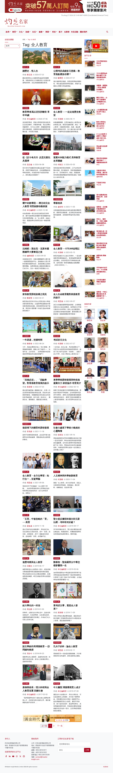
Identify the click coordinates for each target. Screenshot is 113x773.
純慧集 (56, 153)
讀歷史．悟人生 (30, 71)
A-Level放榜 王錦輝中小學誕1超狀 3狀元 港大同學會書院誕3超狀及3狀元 (101, 138)
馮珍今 (29, 653)
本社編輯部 (31, 119)
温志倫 (29, 164)
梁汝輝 (98, 237)
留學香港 (25, 199)
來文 (98, 164)
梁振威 (29, 526)
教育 (14, 32)
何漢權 (60, 119)
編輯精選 (30, 256)
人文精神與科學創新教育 (65, 475)
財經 (27, 32)
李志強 (98, 185)
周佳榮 (29, 609)
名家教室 (56, 515)
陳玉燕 (29, 75)
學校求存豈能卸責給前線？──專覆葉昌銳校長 (101, 160)
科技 (54, 32)
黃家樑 (29, 387)
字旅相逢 (25, 642)
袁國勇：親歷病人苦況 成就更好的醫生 (101, 87)
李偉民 (98, 249)
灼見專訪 (56, 376)
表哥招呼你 (57, 642)
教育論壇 (56, 683)
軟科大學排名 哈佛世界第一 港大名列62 (101, 124)
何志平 (98, 65)
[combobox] (12, 46)
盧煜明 (60, 207)
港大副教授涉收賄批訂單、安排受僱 (101, 197)
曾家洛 (60, 435)
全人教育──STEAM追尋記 (66, 248)
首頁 (24, 39)
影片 (60, 32)
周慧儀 (60, 301)
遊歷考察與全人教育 (32, 562)
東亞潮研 (25, 601)
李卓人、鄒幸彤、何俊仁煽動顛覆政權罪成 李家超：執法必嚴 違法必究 (101, 223)
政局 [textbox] (7, 46)
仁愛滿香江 (26, 336)
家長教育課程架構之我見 (35, 294)
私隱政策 (105, 766)
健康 (40, 32)
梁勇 (98, 274)
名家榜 (66, 32)
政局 (7, 32)
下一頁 (59, 726)
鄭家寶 (29, 298)
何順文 (60, 164)
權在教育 (56, 108)
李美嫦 (29, 431)
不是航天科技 (101, 182)
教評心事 (25, 67)
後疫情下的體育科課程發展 (36, 427)
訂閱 (87, 750)
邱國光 (29, 566)
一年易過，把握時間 (32, 339)
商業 (47, 32)
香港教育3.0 (26, 424)
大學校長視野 (58, 199)
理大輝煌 (25, 683)
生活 (34, 32)
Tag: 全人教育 (32, 39)
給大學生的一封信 (31, 605)
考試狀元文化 (60, 339)
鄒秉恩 (60, 78)
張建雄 (98, 150)
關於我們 (83, 32)
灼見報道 (25, 108)
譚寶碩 (98, 114)
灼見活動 (74, 32)
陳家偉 (29, 344)
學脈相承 (57, 203)
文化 (21, 32)
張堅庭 (60, 650)
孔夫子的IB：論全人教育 (65, 646)
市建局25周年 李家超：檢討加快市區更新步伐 (101, 172)
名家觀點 (25, 245)
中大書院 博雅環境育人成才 (66, 687)
